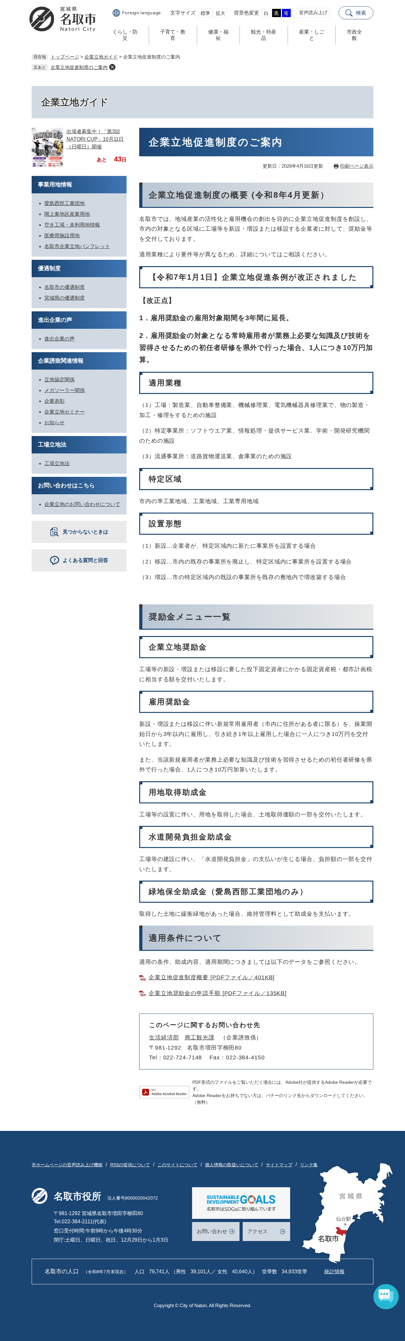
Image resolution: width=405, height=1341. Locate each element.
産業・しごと (311, 35)
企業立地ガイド (101, 56)
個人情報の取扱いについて (231, 1164)
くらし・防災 (125, 35)
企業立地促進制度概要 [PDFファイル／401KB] (212, 977)
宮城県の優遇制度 (64, 298)
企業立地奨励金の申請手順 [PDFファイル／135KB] (218, 993)
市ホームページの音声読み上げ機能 (67, 1164)
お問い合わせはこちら (66, 485)
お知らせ (54, 422)
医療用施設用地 (62, 235)
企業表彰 (54, 401)
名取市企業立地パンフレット (77, 246)
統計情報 (334, 1271)
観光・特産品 (263, 35)
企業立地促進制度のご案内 (79, 67)
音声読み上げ (313, 12)
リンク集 (309, 1164)
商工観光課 (200, 1037)
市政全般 (354, 35)
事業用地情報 (55, 184)
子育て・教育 (172, 35)
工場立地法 (52, 444)
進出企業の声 (55, 320)
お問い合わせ (212, 1231)
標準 (205, 13)
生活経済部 (164, 1037)
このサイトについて (177, 1164)
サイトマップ (279, 1164)
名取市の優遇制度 (64, 287)
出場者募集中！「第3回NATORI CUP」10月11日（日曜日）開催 (95, 139)
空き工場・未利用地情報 (72, 225)
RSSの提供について (130, 1164)
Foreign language (141, 12)
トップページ (65, 56)
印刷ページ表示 (356, 166)
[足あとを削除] (112, 67)
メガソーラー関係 (64, 390)
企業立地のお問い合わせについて (82, 504)
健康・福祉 (218, 35)
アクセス (257, 1231)
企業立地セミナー (64, 412)
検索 (361, 13)
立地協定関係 (59, 379)
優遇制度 (49, 268)
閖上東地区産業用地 (67, 214)
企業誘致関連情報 (61, 361)
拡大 (220, 13)
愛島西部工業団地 (64, 203)
